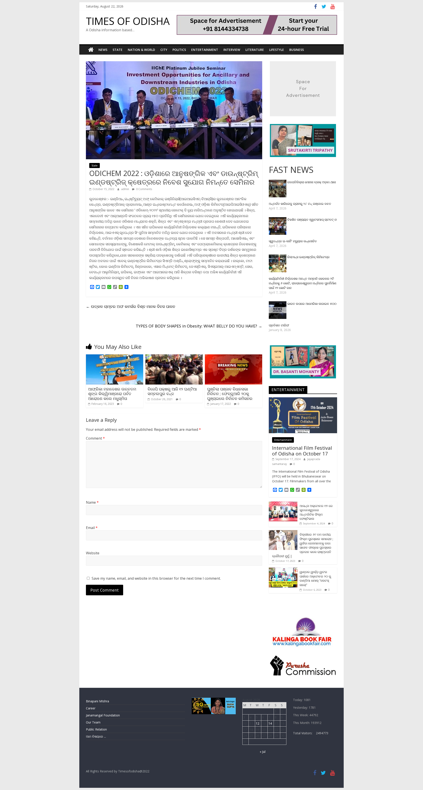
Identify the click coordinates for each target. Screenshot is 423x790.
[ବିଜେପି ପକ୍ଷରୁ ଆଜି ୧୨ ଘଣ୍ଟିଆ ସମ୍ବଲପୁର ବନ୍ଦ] (174, 357)
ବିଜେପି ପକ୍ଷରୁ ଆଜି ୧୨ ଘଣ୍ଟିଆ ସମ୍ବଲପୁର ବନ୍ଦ (172, 391)
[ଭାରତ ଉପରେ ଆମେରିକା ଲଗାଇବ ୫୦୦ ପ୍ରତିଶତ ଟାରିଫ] (278, 304)
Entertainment (204, 50)
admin (125, 189)
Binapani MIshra (97, 701)
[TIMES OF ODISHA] (91, 49)
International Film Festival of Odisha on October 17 (302, 450)
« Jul (262, 751)
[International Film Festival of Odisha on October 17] (303, 400)
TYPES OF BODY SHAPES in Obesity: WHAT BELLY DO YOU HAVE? (199, 326)
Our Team (93, 722)
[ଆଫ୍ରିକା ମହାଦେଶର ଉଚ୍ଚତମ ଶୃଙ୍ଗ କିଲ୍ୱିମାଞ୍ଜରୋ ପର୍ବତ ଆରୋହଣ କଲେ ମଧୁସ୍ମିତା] (114, 357)
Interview (231, 50)
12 (257, 723)
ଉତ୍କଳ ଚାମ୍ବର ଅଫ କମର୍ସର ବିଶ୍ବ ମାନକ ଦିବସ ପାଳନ (130, 306)
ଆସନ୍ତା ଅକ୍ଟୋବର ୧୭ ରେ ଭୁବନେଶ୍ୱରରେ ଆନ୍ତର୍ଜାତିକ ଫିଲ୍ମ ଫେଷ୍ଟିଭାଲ (316, 512)
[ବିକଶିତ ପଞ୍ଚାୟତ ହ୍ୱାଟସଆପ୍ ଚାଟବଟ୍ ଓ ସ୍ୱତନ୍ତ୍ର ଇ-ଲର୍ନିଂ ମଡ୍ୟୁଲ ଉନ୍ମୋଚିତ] (278, 219)
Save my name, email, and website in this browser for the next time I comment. (156, 578)
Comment (95, 438)
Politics (179, 50)
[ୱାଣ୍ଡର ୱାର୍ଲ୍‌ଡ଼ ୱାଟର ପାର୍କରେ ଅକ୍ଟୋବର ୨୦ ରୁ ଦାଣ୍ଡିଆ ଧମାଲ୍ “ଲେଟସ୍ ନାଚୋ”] (283, 570)
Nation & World (141, 50)
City (163, 50)
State (117, 50)
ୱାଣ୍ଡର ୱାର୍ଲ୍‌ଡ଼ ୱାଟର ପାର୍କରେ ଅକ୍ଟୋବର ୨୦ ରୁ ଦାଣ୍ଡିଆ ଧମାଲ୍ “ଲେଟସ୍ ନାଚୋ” (315, 578)
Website (92, 553)
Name (92, 502)
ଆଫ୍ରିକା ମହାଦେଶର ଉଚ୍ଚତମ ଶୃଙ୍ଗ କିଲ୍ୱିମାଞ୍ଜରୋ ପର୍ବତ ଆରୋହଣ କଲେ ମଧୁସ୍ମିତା (112, 393)
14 (270, 723)
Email (92, 527)
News (102, 50)
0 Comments (143, 189)
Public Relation (96, 729)
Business (296, 50)
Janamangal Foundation (103, 715)
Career (90, 708)
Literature (254, 50)
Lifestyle (276, 50)
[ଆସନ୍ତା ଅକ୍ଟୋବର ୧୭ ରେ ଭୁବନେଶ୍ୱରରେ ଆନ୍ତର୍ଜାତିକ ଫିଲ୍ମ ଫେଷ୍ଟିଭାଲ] (283, 504)
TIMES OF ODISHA (128, 21)
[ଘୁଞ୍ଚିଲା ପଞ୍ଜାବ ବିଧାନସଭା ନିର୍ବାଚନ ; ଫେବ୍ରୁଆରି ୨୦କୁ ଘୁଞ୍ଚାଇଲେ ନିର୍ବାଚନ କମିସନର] (233, 357)
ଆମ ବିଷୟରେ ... (96, 736)
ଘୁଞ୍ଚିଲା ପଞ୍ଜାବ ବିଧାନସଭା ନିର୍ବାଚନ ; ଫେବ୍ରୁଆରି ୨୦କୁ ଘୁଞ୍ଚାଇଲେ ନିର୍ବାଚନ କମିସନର (229, 393)
